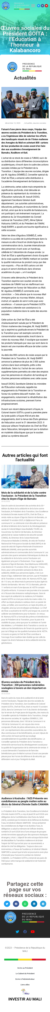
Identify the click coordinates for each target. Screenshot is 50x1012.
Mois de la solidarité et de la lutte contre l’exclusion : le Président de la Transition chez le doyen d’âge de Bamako (23, 495)
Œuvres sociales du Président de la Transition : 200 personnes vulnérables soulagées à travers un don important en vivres (23, 687)
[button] (33, 6)
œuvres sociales (39, 123)
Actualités (28, 123)
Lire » (3, 648)
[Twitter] (38, 5)
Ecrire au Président (25, 968)
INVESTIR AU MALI (25, 999)
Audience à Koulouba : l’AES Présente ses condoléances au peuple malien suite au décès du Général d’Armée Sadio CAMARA (24, 801)
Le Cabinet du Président (25, 973)
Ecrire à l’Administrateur (25, 979)
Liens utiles (25, 985)
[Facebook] (42, 5)
